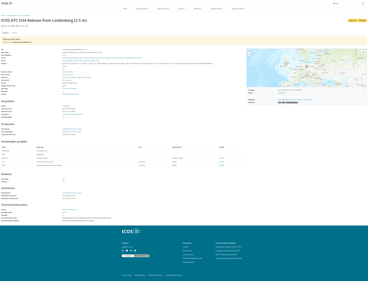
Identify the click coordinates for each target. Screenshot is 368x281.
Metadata (251, 100)
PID (2, 50)
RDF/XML (285, 100)
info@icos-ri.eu (127, 247)
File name (4, 77)
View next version (68, 75)
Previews (4, 182)
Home (3, 15)
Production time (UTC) (8, 134)
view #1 (64, 72)
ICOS (64, 55)
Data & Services (12, 15)
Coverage (251, 90)
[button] (142, 9)
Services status (188, 254)
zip (63, 215)
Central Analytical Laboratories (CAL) (229, 258)
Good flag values (6, 212)
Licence (3, 94)
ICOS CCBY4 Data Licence (70, 94)
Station (3, 106)
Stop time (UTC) (6, 111)
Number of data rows (8, 86)
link (86, 50)
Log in (337, 3)
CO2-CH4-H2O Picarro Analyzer (72, 114)
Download (362, 20)
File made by (5, 129)
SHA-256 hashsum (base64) (10, 221)
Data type (4, 88)
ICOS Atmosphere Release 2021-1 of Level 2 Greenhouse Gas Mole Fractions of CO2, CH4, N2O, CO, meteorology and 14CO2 (102, 58)
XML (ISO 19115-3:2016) (304, 100)
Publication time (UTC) (8, 196)
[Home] (7, 3)
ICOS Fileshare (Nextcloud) (192, 258)
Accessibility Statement (174, 275)
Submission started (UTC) (9, 198)
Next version (5, 75)
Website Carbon (140, 256)
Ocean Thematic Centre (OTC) (226, 254)
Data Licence (187, 251)
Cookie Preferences (155, 275)
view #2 (70, 72)
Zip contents (5, 80)
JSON (280, 100)
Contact (186, 247)
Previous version (6, 72)
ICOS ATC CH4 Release (69, 88)
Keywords (251, 102)
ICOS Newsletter (188, 262)
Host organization (7, 132)
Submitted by (5, 193)
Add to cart (352, 20)
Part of (3, 58)
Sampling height (6, 117)
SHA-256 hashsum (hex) (9, 218)
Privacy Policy (140, 275)
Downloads (5, 179)
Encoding (4, 215)
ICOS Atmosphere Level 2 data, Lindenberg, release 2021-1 (81, 61)
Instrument (5, 114)
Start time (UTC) (6, 109)
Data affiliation (6, 55)
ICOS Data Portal (25, 15)
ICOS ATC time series (69, 209)
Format (3, 209)
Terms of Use (126, 275)
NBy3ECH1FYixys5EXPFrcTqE (21, 42)
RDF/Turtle (293, 100)
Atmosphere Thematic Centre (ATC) (228, 247)
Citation (3, 63)
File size (3, 83)
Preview (14, 33)
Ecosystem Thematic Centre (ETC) (228, 251)
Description (5, 52)
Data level (4, 91)
